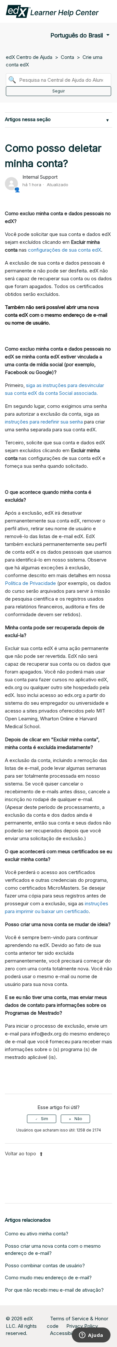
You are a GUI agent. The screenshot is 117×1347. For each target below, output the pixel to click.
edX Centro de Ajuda (29, 57)
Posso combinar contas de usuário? (45, 1265)
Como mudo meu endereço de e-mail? (48, 1277)
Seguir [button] (58, 91)
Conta (67, 57)
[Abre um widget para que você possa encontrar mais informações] (91, 1335)
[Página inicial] (52, 11)
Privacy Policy (82, 1326)
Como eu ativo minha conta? (36, 1233)
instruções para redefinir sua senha (44, 422)
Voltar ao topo (21, 1153)
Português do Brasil (77, 35)
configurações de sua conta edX (64, 250)
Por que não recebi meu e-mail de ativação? (54, 1290)
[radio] (41, 1119)
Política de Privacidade (30, 583)
